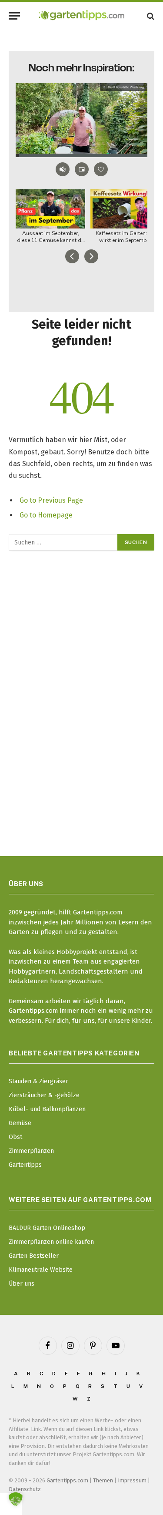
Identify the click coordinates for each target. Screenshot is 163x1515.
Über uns (21, 1283)
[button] (15, 1499)
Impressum (132, 1480)
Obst (15, 1137)
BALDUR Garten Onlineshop (47, 1228)
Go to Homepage (46, 515)
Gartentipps (25, 1165)
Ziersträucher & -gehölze (44, 1095)
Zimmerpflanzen (31, 1151)
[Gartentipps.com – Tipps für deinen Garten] (81, 16)
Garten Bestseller (34, 1256)
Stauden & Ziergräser (38, 1081)
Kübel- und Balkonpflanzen (47, 1109)
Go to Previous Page (51, 500)
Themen (103, 1480)
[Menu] (14, 16)
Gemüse (20, 1123)
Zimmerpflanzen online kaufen (51, 1242)
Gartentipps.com (67, 1480)
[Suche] (149, 16)
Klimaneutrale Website (41, 1269)
